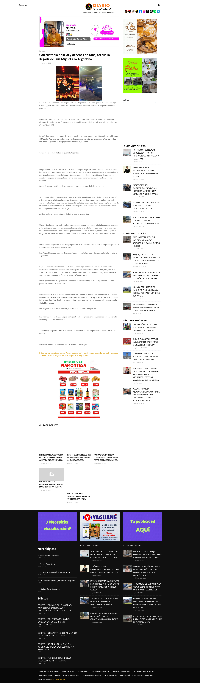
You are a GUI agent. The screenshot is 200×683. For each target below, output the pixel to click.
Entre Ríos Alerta (111, 675)
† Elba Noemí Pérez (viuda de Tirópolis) (57, 580)
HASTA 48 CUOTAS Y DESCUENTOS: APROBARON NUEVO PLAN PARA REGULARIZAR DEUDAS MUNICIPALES (79, 458)
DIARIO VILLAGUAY (58, 679)
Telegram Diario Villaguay (144, 671)
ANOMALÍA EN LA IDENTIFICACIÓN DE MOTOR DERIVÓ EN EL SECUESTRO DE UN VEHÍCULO (146, 206)
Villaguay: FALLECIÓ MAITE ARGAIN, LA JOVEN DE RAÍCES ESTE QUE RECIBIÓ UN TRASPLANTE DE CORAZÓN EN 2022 (146, 259)
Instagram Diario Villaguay (49, 675)
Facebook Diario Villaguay (92, 675)
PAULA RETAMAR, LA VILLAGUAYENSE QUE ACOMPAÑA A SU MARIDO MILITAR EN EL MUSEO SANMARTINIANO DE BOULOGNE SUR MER (146, 395)
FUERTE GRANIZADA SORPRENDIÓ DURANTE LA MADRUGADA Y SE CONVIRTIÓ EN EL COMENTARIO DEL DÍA (51, 458)
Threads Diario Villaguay (121, 671)
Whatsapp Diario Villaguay (49, 671)
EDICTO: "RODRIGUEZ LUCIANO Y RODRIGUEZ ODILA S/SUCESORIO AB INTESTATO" (56, 647)
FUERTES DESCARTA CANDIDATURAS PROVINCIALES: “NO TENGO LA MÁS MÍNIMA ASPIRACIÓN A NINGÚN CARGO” (145, 189)
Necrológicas (47, 549)
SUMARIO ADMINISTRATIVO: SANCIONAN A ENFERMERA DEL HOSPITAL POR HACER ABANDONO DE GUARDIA (146, 291)
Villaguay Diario (83, 671)
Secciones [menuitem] (23, 5)
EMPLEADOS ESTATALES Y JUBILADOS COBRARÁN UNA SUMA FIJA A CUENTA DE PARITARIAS (147, 357)
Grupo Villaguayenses (71, 675)
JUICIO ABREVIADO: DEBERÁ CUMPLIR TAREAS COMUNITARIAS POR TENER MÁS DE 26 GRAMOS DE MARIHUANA (106, 458)
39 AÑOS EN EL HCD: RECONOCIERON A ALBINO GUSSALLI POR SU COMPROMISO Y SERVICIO (146, 172)
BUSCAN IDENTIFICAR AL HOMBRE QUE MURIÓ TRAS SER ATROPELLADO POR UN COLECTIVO (146, 220)
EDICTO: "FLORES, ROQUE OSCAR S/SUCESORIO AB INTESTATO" (54, 659)
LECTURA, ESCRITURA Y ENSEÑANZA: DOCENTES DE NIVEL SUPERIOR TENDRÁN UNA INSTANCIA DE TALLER (79, 497)
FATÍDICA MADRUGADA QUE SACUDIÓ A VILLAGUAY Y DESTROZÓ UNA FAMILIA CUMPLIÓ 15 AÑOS (146, 241)
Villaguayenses (68, 671)
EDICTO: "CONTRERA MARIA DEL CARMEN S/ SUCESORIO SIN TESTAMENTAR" (54, 622)
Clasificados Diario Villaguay (143, 675)
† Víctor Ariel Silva (46, 564)
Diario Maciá (125, 675)
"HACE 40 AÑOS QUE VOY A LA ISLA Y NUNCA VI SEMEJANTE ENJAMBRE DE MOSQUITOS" (145, 327)
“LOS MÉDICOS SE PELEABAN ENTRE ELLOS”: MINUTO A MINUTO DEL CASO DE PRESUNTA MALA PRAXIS (146, 154)
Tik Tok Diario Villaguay (101, 671)
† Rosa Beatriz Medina (48, 555)
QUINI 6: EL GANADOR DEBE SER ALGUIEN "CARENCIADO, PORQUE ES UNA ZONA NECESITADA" (146, 342)
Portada (42, 51)
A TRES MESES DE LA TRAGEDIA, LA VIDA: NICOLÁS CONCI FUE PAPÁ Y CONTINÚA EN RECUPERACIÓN (146, 275)
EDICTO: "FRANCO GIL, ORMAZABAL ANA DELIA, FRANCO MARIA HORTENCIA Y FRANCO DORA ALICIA (51, 485)
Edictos (43, 598)
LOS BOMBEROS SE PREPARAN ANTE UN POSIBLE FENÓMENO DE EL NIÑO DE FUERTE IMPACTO (146, 308)
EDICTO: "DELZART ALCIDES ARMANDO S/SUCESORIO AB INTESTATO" (57, 634)
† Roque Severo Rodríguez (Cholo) (54, 572)
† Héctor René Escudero (49, 589)
